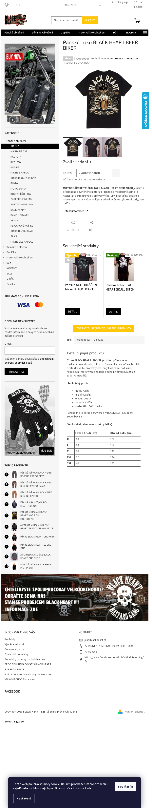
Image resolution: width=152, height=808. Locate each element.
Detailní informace (73, 211)
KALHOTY (16, 157)
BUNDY (14, 183)
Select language (119, 2)
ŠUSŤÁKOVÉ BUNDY (21, 205)
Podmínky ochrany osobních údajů (25, 659)
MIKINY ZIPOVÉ (18, 151)
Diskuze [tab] (98, 340)
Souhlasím (125, 786)
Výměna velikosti (15, 644)
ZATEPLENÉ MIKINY (21, 199)
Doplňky (11, 252)
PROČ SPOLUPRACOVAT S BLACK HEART (28, 664)
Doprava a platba (15, 649)
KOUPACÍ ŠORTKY (20, 194)
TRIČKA (14, 146)
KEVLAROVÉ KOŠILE (21, 226)
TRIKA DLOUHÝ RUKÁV (23, 178)
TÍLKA (13, 236)
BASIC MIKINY (18, 210)
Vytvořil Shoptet (134, 712)
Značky (11, 284)
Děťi (9, 263)
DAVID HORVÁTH (19, 215)
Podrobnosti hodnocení (124, 59)
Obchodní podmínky (16, 654)
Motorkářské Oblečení (20, 258)
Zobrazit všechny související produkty (103, 328)
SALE (9, 274)
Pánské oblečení (16, 141)
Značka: (79, 63)
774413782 (91, 652)
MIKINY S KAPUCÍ (19, 173)
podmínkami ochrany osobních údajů (29, 361)
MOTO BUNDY (18, 189)
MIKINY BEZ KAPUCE (21, 242)
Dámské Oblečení (17, 247)
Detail (72, 311)
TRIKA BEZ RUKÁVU (21, 231)
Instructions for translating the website (28, 675)
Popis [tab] (68, 340)
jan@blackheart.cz (95, 640)
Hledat (90, 20)
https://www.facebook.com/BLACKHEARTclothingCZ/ (114, 659)
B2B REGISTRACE (15, 670)
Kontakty (70, 5)
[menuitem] (14, 33)
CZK (136, 2)
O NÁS (10, 279)
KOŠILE (14, 168)
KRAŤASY (15, 162)
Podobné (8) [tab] (83, 340)
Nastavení (23, 798)
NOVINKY (12, 268)
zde (88, 788)
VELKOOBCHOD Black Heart (20, 679)
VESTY (14, 221)
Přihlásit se (16, 371)
